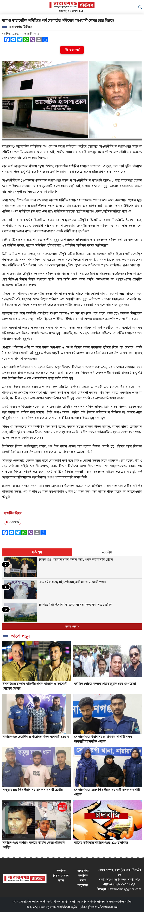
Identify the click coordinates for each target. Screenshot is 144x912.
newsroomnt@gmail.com (124, 889)
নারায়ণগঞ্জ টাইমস (60, 907)
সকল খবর (71, 626)
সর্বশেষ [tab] (37, 552)
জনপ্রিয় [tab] (107, 552)
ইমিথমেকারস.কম (108, 907)
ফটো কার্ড (74, 50)
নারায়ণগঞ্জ (13, 522)
